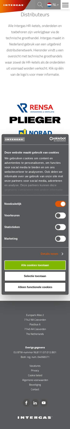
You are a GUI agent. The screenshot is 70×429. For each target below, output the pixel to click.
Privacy (35, 370)
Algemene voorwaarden (35, 380)
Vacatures (35, 366)
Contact (35, 389)
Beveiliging (35, 385)
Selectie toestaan (35, 276)
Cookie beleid (35, 375)
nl (55, 4)
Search (40, 4)
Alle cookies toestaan (35, 265)
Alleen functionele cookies (35, 287)
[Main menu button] (65, 4)
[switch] (60, 215)
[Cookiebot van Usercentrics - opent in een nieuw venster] (50, 139)
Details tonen (49, 253)
